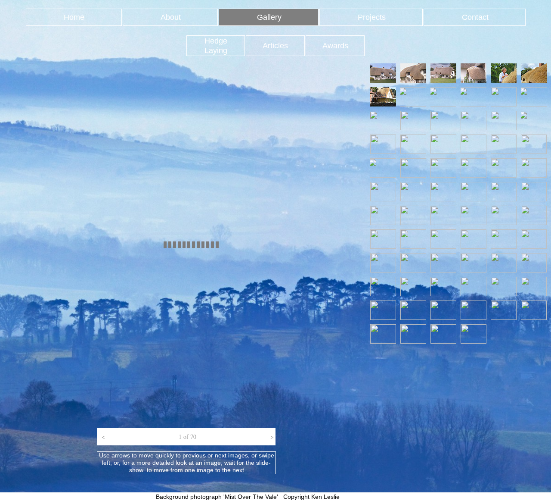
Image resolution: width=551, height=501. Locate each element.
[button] (102, 436)
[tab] (383, 73)
